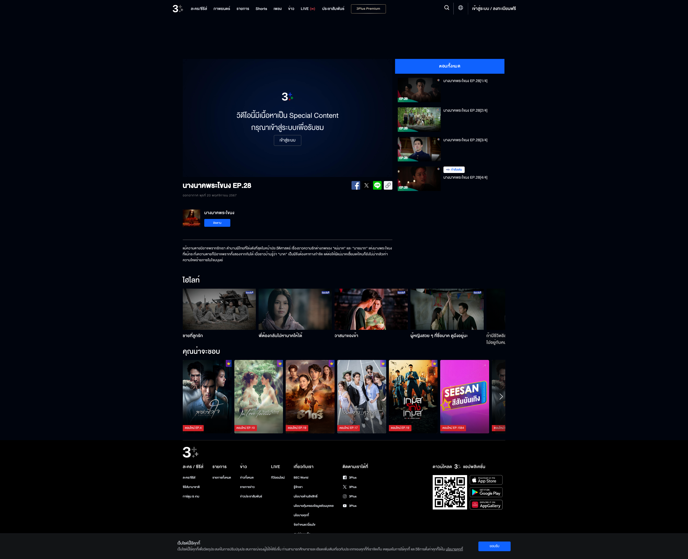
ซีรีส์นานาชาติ (191, 487)
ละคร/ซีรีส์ (189, 477)
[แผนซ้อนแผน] (413, 396)
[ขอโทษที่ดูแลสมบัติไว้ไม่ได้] (310, 396)
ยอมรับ (494, 546)
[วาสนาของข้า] (371, 309)
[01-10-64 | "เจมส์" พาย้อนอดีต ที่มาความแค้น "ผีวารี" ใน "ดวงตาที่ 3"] (464, 396)
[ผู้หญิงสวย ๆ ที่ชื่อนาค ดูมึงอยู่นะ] (447, 309)
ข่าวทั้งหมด (247, 477)
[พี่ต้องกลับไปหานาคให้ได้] (295, 309)
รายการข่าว (247, 487)
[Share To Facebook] (356, 185)
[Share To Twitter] (366, 185)
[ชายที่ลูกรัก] (219, 309)
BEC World (301, 477)
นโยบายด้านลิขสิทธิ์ (306, 496)
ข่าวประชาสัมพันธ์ (251, 496)
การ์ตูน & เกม (191, 496)
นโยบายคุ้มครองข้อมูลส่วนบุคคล (314, 505)
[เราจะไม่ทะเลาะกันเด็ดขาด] (361, 396)
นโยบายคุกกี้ (301, 515)
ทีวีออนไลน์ (278, 477)
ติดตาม (217, 223)
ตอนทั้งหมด (449, 66)
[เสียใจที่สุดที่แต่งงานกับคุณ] (258, 396)
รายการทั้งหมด (221, 477)
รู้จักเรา (298, 487)
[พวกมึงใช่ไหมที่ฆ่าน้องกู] (207, 396)
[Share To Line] (377, 185)
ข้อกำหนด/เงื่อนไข (305, 524)
